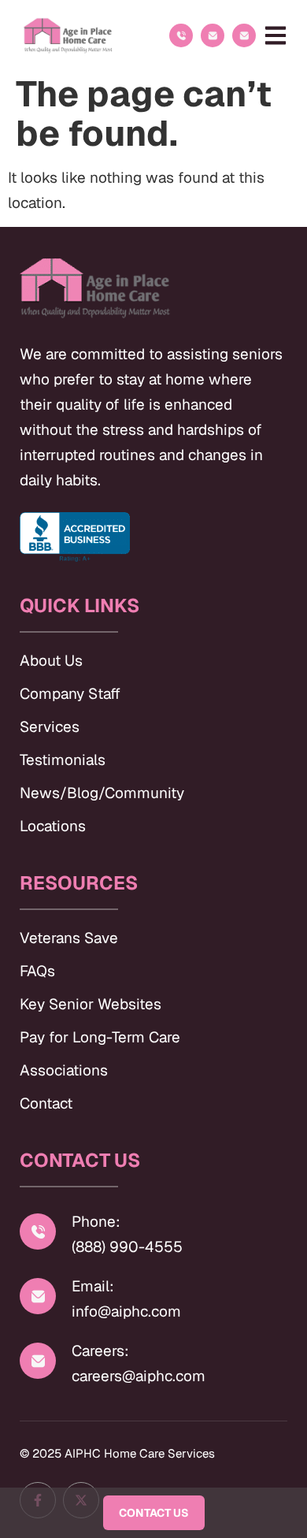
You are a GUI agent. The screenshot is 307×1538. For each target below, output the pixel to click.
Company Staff (70, 694)
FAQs (37, 971)
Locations (53, 826)
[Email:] (38, 1296)
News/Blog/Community (102, 793)
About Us (51, 661)
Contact (46, 1103)
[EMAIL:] (212, 35)
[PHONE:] (181, 35)
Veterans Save (69, 938)
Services (50, 727)
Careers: (100, 1351)
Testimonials (62, 760)
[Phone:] (38, 1231)
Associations (64, 1070)
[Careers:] (38, 1361)
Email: (93, 1286)
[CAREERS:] (244, 35)
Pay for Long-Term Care (100, 1037)
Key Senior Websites (90, 1004)
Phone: (96, 1222)
